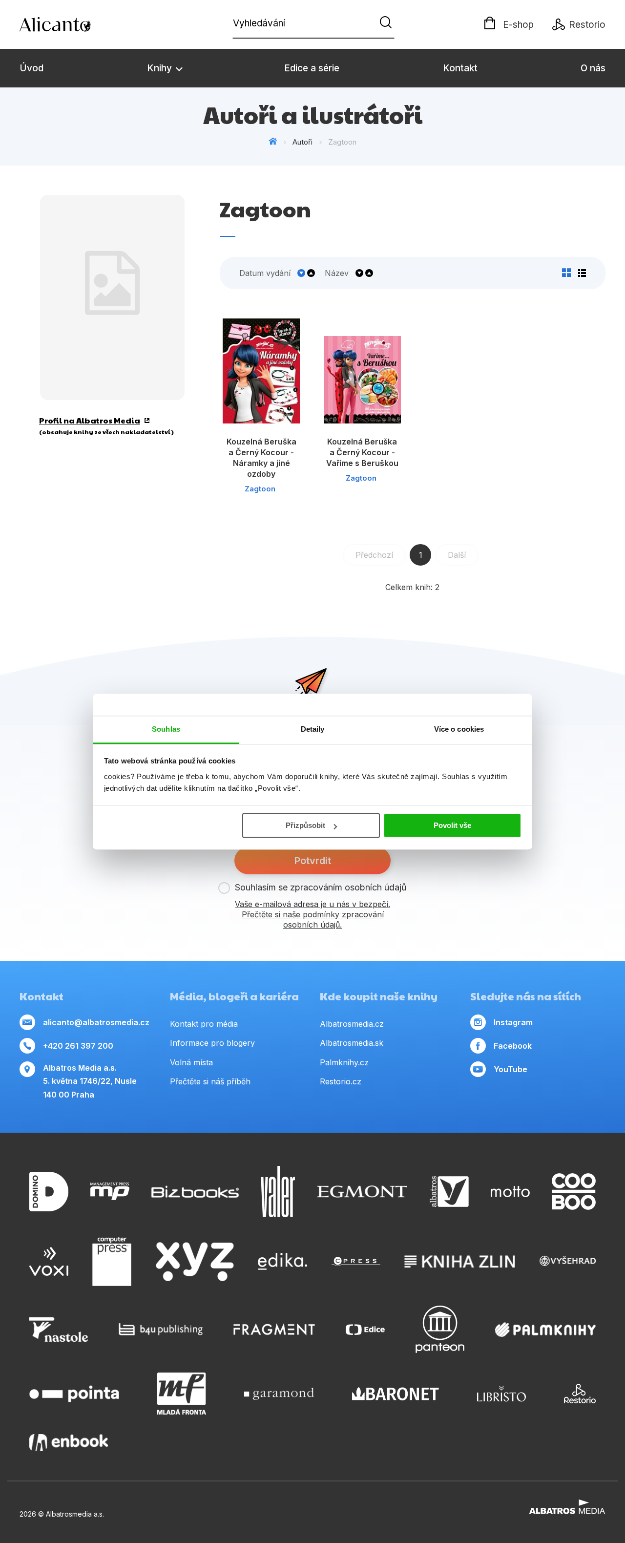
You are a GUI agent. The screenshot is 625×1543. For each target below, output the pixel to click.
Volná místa (191, 1062)
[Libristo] (501, 1393)
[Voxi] (49, 1261)
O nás (593, 68)
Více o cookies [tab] (459, 729)
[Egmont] (362, 1191)
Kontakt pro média (204, 1024)
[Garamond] (279, 1393)
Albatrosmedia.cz (352, 1024)
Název (337, 273)
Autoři (302, 142)
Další (457, 555)
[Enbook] (69, 1442)
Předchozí (374, 555)
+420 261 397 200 (78, 1046)
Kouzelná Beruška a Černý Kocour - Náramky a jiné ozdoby (261, 458)
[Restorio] (579, 1393)
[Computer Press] (112, 1261)
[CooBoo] (573, 1191)
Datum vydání (265, 273)
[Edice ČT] (365, 1329)
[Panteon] (440, 1329)
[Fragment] (274, 1329)
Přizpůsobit (305, 825)
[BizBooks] (195, 1191)
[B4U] (161, 1329)
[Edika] (282, 1261)
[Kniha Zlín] (460, 1261)
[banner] (76, 24)
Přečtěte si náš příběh (210, 1081)
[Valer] (278, 1191)
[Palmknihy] (545, 1329)
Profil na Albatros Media (89, 420)
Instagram (513, 1022)
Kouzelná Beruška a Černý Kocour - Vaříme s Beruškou (362, 452)
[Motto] (510, 1191)
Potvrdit (312, 861)
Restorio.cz (340, 1081)
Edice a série (311, 68)
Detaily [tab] (313, 729)
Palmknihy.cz (344, 1062)
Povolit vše (452, 825)
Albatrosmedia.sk (351, 1043)
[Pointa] (74, 1393)
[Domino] (49, 1191)
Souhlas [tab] (166, 729)
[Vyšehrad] (568, 1261)
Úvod (31, 68)
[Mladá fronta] (181, 1393)
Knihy (160, 68)
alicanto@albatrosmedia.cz (96, 1022)
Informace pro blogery (212, 1043)
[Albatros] (449, 1191)
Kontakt (460, 68)
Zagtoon (260, 488)
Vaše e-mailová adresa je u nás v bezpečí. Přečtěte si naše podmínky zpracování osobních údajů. (312, 914)
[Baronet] (395, 1393)
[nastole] (59, 1329)
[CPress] (356, 1261)
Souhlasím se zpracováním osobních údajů (321, 887)
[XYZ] (195, 1261)
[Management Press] (110, 1191)
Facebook (513, 1046)
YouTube (510, 1069)
